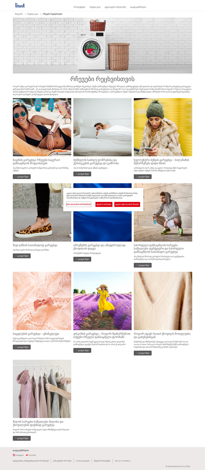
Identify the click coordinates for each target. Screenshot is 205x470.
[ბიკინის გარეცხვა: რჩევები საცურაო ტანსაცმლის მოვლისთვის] (42, 139)
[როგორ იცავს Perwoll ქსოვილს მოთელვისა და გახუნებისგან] (163, 315)
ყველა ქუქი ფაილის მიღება (127, 204)
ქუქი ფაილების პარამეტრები (78, 204)
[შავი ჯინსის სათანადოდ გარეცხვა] (42, 226)
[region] (103, 199)
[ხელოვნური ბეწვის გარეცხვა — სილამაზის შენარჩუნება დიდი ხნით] (163, 139)
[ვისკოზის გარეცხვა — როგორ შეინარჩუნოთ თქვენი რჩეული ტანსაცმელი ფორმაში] (102, 315)
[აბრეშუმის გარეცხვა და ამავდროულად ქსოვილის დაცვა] (102, 226)
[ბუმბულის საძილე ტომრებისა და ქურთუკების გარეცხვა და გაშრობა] (102, 139)
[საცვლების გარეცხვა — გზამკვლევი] (42, 315)
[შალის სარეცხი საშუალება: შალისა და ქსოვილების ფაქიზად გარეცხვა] (42, 401)
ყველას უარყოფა (104, 204)
